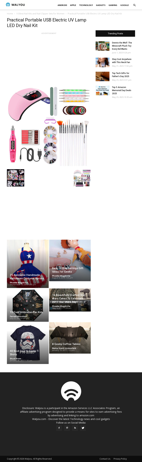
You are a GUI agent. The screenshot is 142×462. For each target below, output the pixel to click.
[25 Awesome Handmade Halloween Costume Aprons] (28, 264)
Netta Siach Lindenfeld (64, 348)
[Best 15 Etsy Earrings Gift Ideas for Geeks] (70, 260)
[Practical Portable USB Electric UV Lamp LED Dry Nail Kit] (49, 125)
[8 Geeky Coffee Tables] (70, 337)
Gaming (113, 5)
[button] (134, 5)
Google (124, 5)
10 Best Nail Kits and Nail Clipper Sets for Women (40, 13)
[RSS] (75, 428)
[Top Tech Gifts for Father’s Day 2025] (102, 76)
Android (62, 5)
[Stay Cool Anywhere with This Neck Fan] (102, 62)
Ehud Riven (15, 358)
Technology (86, 5)
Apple (73, 5)
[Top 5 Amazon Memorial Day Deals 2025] (102, 90)
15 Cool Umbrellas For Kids (26, 312)
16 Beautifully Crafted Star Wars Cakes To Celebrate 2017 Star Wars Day (68, 299)
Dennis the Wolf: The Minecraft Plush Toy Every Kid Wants (122, 46)
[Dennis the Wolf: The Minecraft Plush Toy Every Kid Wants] (102, 46)
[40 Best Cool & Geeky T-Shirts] (28, 343)
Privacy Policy (120, 458)
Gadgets (100, 5)
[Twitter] (83, 428)
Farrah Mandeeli (18, 316)
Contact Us (105, 458)
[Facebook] (59, 428)
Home (10, 13)
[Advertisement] (49, 59)
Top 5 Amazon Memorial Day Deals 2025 (121, 90)
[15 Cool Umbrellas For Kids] (28, 305)
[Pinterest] (67, 428)
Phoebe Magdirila (19, 282)
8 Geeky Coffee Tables (66, 344)
